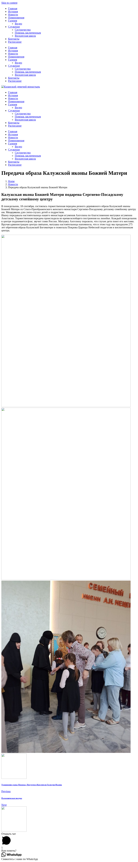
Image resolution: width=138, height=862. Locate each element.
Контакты (13, 38)
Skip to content (9, 2)
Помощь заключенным (28, 32)
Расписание (15, 41)
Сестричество (23, 29)
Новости (13, 14)
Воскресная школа (25, 35)
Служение (14, 26)
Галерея (12, 20)
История (13, 11)
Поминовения (16, 17)
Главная (12, 8)
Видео (18, 23)
